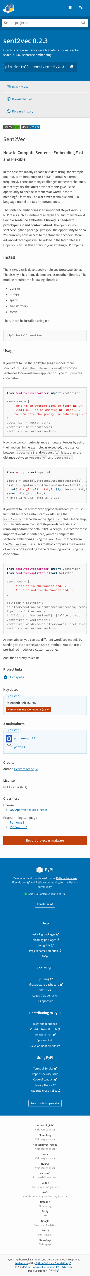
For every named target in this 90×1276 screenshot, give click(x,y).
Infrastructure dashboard (43, 984)
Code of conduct (43, 1079)
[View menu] (70, 8)
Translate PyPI (43, 1035)
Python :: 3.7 (18, 827)
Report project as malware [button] (45, 840)
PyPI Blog (43, 979)
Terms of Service (43, 1068)
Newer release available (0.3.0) (28, 710)
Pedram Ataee (24, 769)
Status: (45, 894)
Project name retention (43, 951)
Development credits (43, 1046)
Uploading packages (43, 940)
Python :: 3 (17, 822)
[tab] (45, 87)
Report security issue (45, 1074)
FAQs (45, 956)
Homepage (16, 677)
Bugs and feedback (45, 1024)
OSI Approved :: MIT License (29, 809)
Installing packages (43, 934)
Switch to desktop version (45, 1103)
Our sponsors (45, 1001)
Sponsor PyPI (45, 1040)
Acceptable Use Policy (43, 1091)
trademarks (21, 1263)
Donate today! (45, 904)
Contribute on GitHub (43, 1029)
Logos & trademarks (45, 995)
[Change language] (81, 8)
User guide (43, 945)
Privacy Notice (43, 1085)
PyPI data (12, 696)
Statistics (45, 990)
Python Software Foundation (51, 1263)
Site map (67, 1267)
